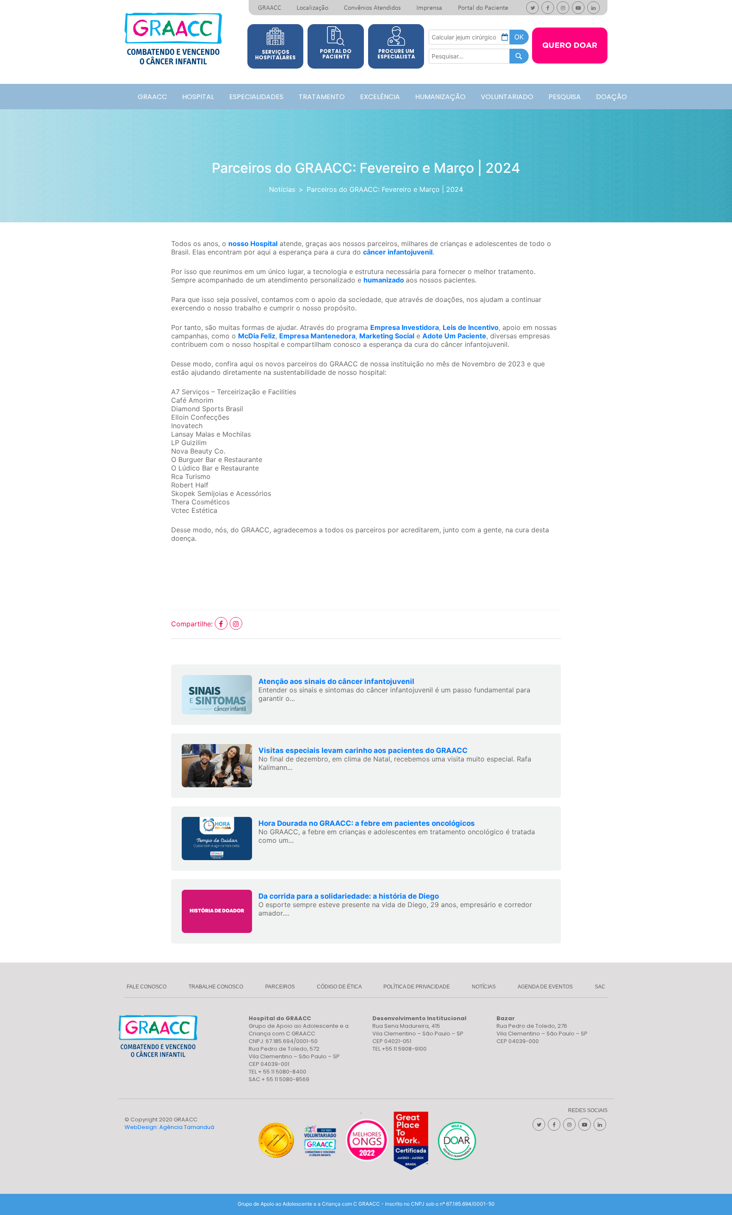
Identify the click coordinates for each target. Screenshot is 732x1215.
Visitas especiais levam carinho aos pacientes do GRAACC (363, 750)
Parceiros (280, 987)
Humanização (440, 97)
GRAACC (269, 8)
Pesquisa (565, 97)
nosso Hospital (252, 243)
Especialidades (256, 97)
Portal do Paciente (483, 8)
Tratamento (322, 97)
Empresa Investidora (404, 327)
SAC (600, 987)
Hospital (198, 97)
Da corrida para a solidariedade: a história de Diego (348, 896)
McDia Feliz (256, 336)
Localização (312, 8)
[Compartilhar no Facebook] (222, 624)
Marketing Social (386, 336)
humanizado (383, 280)
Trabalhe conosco (216, 987)
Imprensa (429, 8)
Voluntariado (507, 97)
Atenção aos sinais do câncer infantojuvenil (336, 681)
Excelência (380, 97)
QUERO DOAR (569, 45)
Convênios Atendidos (372, 8)
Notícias (282, 189)
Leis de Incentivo (471, 327)
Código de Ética (339, 987)
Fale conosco (146, 987)
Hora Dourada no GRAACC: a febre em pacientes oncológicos (366, 823)
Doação (611, 97)
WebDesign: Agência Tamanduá (169, 1127)
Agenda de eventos (545, 987)
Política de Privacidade (416, 987)
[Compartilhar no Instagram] (236, 624)
